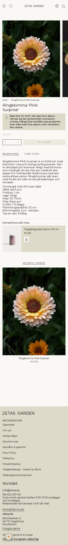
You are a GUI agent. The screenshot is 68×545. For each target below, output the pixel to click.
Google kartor (11, 528)
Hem (5, 100)
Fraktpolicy (8, 458)
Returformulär (10, 441)
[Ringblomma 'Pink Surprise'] (34, 311)
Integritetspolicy (12, 464)
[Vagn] (63, 6)
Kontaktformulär (13, 509)
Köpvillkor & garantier (14, 447)
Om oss (7, 430)
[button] (8, 536)
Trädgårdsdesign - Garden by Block (22, 469)
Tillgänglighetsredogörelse (17, 475)
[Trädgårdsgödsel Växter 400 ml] (12, 239)
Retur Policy (9, 452)
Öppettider (9, 424)
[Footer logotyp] (18, 413)
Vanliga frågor (10, 436)
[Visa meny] (4, 6)
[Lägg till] (26, 239)
